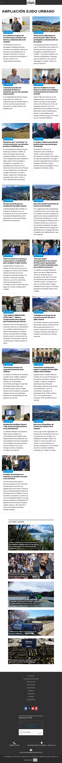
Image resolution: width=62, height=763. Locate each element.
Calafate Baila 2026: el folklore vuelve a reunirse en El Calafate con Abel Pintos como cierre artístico (24, 575)
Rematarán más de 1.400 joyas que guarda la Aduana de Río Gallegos (22, 661)
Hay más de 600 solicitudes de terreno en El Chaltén (46, 205)
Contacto (31, 676)
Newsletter (25, 718)
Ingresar (31, 699)
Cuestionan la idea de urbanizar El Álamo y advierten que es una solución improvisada (15, 91)
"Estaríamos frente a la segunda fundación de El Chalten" (13, 369)
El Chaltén (8, 32)
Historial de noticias (31, 679)
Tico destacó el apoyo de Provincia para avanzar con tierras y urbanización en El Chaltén (14, 38)
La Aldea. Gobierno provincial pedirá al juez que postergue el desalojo (46, 144)
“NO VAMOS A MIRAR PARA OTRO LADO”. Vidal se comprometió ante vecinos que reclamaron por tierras (14, 318)
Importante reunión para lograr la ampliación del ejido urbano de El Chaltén (46, 369)
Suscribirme (31, 726)
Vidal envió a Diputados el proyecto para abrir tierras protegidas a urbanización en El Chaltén (46, 38)
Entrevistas (31, 687)
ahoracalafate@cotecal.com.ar (31, 752)
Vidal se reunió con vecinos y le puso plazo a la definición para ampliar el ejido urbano (15, 261)
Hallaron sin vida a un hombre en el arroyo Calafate (22, 632)
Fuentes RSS (31, 682)
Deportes (31, 693)
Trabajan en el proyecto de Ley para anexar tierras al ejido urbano (45, 317)
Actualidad (31, 684)
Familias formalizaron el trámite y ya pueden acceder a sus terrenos (15, 476)
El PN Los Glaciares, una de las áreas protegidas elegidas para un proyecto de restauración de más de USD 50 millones (24, 545)
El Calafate (8, 312)
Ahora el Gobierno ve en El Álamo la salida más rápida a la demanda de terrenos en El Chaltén (46, 91)
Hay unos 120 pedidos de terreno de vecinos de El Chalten (44, 426)
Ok (35, 760)
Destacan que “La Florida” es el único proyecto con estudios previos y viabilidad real (15, 144)
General (31, 690)
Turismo (31, 696)
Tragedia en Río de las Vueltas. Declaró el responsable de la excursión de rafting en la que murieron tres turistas (24, 603)
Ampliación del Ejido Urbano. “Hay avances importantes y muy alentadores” (15, 426)
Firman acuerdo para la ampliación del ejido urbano (14, 205)
